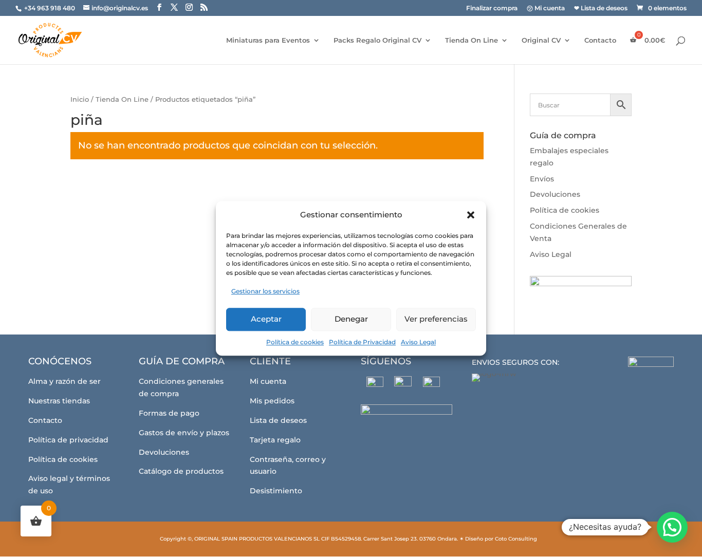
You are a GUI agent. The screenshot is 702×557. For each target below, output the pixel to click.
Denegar (351, 319)
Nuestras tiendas (59, 400)
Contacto (600, 40)
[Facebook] (375, 385)
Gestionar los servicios (265, 291)
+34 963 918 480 (50, 8)
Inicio (79, 99)
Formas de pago (169, 413)
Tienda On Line (471, 40)
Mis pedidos (272, 400)
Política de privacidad (68, 439)
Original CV (541, 40)
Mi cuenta (268, 381)
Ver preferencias (436, 319)
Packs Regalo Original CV (377, 40)
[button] (471, 215)
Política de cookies (295, 342)
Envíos (542, 178)
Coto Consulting (516, 538)
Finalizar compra (492, 8)
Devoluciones (555, 194)
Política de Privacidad (362, 342)
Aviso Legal (418, 342)
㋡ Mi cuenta (546, 8)
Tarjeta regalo (275, 439)
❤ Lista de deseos (600, 8)
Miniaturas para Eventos (268, 40)
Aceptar (266, 319)
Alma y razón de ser (64, 381)
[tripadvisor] (431, 385)
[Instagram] (403, 385)
